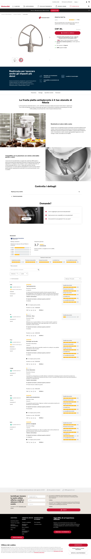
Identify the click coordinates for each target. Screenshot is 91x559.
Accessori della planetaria (6, 14)
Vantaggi (40, 92)
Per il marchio (37, 522)
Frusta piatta (60, 17)
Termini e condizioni (26, 522)
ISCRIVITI (65, 510)
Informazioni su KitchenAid (67, 2)
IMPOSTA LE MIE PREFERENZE (78, 552)
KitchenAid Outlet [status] (45, 17)
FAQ (12, 529)
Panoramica (33, 92)
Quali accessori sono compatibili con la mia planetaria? (60, 215)
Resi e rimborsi (25, 527)
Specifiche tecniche (49, 92)
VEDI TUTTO (26, 218)
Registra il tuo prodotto (62, 532)
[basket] (89, 2)
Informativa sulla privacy (39, 552)
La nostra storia (37, 524)
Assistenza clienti (55, 2)
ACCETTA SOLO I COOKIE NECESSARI (78, 549)
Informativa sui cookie (58, 551)
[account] (86, 2)
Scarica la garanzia (17, 196)
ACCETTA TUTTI (78, 545)
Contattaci (13, 527)
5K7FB (56, 20)
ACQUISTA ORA (54, 10)
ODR (23, 534)
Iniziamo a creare (62, 6)
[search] (89, 6)
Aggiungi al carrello (68, 33)
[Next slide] (49, 60)
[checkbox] (47, 496)
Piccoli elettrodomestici (46, 6)
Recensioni (57, 92)
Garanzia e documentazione (14, 525)
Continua (50, 506)
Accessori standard (17, 14)
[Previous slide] (11, 60)
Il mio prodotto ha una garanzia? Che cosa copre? (59, 219)
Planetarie (17, 6)
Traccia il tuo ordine (15, 523)
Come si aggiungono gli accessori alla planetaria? (59, 211)
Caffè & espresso (30, 6)
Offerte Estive (75, 6)
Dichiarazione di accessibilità (25, 531)
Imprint (23, 529)
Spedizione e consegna (25, 525)
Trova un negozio (17, 537)
